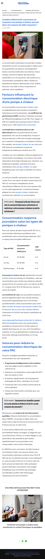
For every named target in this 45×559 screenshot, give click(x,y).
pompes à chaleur (12, 275)
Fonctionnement (16, 10)
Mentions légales (17, 552)
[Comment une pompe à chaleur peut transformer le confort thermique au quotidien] (22, 508)
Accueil (4, 10)
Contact (8, 552)
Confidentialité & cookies (31, 552)
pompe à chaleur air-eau (25, 144)
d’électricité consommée (26, 125)
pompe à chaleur (27, 107)
